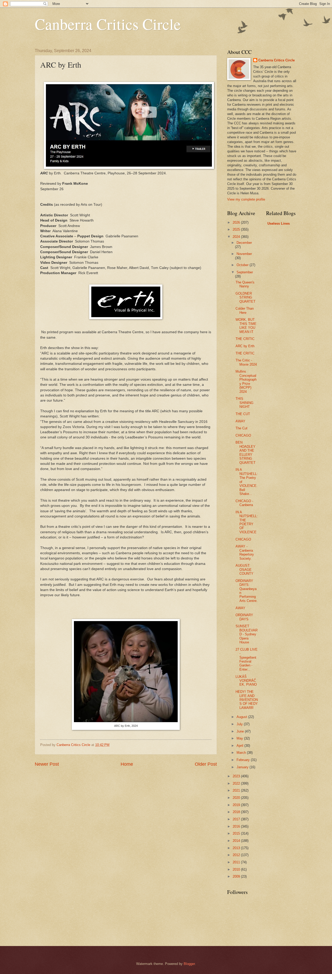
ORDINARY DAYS (244, 617)
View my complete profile (246, 199)
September (245, 272)
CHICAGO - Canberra (244, 503)
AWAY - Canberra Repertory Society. (245, 552)
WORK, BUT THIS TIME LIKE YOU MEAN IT (246, 325)
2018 (237, 812)
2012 (237, 855)
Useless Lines (278, 223)
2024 (237, 237)
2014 (237, 841)
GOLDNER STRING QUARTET (245, 297)
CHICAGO (243, 435)
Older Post (206, 764)
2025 (237, 229)
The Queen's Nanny (245, 284)
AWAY (240, 421)
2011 (237, 862)
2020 (237, 798)
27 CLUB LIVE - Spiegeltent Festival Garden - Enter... (247, 659)
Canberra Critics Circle (108, 23)
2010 (237, 869)
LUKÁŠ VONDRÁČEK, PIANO (246, 681)
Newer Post (47, 764)
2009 (237, 876)
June (241, 731)
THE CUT (243, 414)
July (240, 724)
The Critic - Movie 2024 (246, 362)
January (243, 767)
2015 (237, 833)
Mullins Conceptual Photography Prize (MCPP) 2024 (246, 381)
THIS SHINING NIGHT (244, 403)
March (242, 753)
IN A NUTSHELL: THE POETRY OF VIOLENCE (247, 522)
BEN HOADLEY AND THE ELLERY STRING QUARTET (245, 452)
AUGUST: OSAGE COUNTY (244, 569)
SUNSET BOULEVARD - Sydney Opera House (247, 634)
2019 (237, 805)
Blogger (189, 964)
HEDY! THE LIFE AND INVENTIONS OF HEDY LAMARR (247, 700)
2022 (237, 783)
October (243, 265)
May (240, 738)
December (244, 243)
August (242, 717)
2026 (237, 222)
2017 (237, 819)
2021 (237, 790)
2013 (237, 848)
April (240, 746)
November (244, 254)
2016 (237, 826)
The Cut (241, 428)
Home (127, 764)
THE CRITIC (245, 339)
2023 (237, 776)
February (244, 760)
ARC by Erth (245, 346)
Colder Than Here (245, 310)
